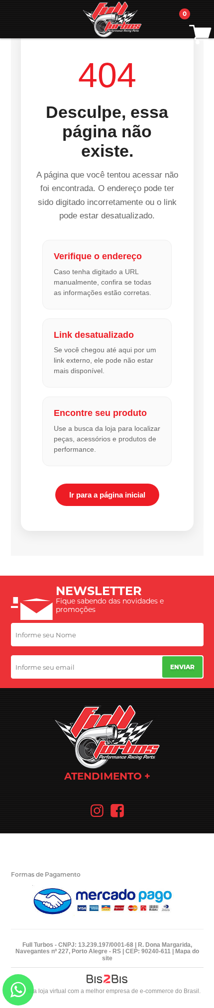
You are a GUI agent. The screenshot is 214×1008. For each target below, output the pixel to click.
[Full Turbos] (112, 19)
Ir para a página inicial (107, 495)
